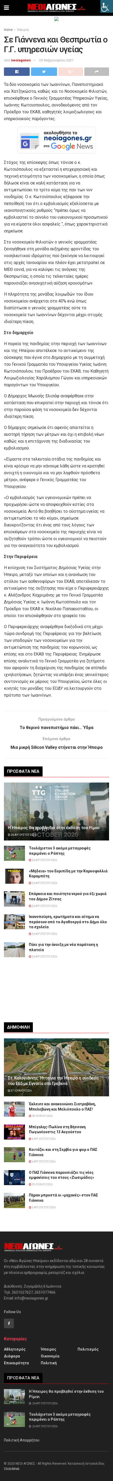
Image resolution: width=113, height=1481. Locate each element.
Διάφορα (12, 1356)
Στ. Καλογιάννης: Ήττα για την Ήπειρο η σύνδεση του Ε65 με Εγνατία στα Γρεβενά (53, 1081)
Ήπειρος (23, 30)
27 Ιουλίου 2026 (21, 1090)
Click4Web (11, 1469)
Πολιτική (49, 1363)
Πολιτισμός (88, 1349)
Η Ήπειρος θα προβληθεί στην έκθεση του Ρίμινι (54, 827)
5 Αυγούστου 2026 (43, 1138)
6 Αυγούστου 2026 (43, 1161)
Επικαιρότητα (16, 1363)
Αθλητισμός (14, 1349)
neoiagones (21, 60)
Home (8, 30)
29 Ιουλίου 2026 (42, 1184)
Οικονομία (50, 1356)
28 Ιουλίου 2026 (42, 1116)
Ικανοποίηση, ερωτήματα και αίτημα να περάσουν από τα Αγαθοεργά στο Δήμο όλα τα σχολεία (68, 922)
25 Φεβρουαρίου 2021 (56, 60)
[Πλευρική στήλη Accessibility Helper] (106, 6)
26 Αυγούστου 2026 (23, 834)
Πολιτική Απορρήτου (21, 1440)
